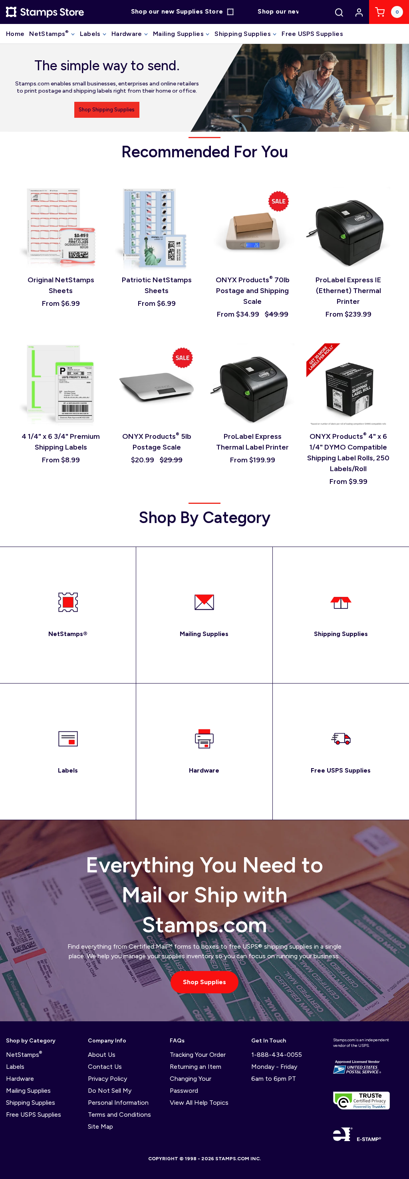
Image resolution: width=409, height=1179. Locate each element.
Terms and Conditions (119, 1114)
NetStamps (49, 33)
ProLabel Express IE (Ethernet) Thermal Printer (348, 290)
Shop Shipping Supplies (107, 110)
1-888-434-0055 (276, 1054)
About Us (101, 1054)
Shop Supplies (204, 982)
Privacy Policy (107, 1078)
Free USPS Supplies (312, 34)
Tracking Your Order (198, 1054)
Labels (91, 34)
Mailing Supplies (179, 34)
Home (15, 34)
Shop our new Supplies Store (166, 11)
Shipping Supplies (243, 34)
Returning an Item (195, 1066)
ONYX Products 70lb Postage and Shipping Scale (253, 290)
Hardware (127, 34)
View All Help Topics (199, 1102)
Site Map (100, 1126)
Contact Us (105, 1066)
